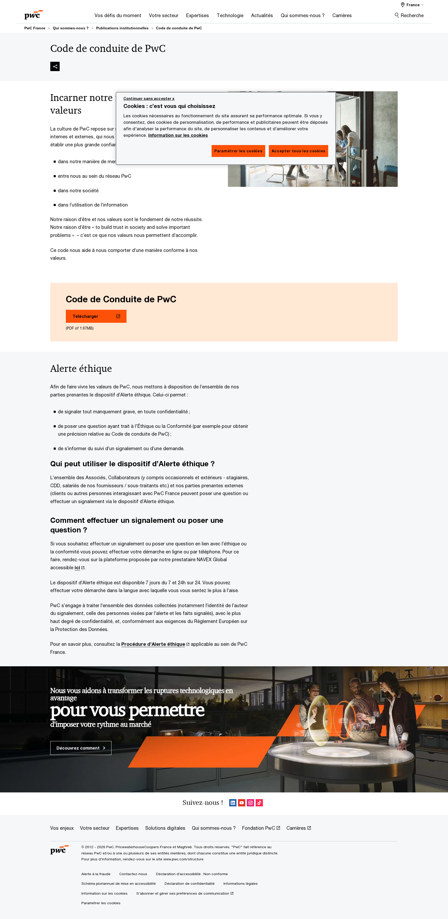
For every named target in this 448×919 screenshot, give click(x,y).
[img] (55, 66)
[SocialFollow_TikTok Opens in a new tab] (259, 803)
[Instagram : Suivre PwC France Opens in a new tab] (250, 803)
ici (77, 567)
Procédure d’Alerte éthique (153, 644)
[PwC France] (33, 13)
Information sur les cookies (178, 135)
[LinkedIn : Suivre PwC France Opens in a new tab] (232, 803)
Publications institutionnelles (122, 28)
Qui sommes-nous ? (71, 28)
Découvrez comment (79, 747)
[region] (226, 128)
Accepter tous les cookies (299, 151)
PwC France (34, 28)
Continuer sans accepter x (149, 98)
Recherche (412, 15)
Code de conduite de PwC (179, 28)
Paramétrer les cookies (101, 903)
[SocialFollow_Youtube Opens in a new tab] (241, 803)
